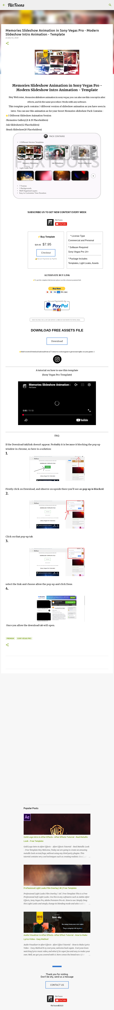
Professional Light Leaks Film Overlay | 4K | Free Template (50, 888)
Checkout (46, 253)
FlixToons (16, 5)
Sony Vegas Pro (24, 638)
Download (57, 341)
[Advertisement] (57, 697)
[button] (7, 43)
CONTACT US (57, 985)
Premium (10, 638)
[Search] (110, 5)
